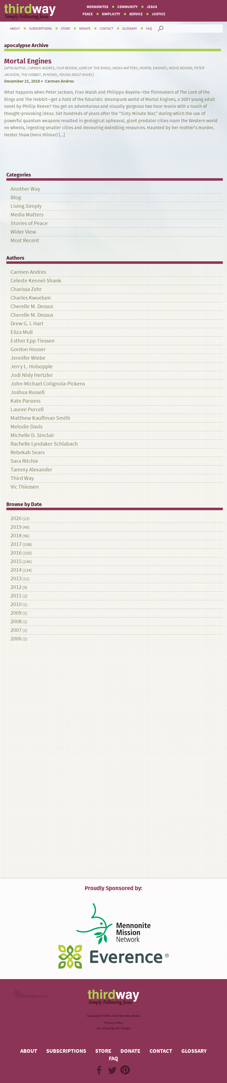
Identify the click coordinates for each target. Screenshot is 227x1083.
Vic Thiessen (25, 487)
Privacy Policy (113, 1023)
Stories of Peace (29, 223)
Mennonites (97, 6)
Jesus (152, 6)
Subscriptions (40, 28)
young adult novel (75, 74)
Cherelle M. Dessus (32, 306)
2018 (16, 535)
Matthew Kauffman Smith (40, 418)
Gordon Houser (28, 349)
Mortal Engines (153, 68)
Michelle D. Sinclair (32, 435)
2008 (16, 621)
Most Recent (25, 240)
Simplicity (111, 14)
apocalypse (15, 68)
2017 (16, 544)
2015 (16, 561)
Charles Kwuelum (31, 298)
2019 (16, 527)
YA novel (50, 74)
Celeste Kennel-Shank (36, 280)
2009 (16, 613)
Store (65, 28)
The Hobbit (31, 74)
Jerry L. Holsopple (32, 366)
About (15, 28)
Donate (85, 28)
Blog (16, 197)
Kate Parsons (25, 401)
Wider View (23, 232)
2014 (16, 570)
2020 (16, 518)
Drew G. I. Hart (27, 323)
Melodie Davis (26, 426)
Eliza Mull (22, 332)
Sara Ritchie (24, 461)
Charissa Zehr (26, 289)
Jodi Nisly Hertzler (32, 375)
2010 (16, 604)
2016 (16, 552)
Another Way (25, 189)
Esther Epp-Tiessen (33, 340)
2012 (16, 587)
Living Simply (26, 206)
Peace (87, 14)
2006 (16, 638)
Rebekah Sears (28, 452)
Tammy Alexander (31, 469)
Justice (158, 14)
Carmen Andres (41, 68)
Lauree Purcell (27, 409)
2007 (16, 630)
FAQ (149, 28)
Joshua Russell (28, 392)
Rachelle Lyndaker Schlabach (44, 444)
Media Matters (125, 68)
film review (66, 68)
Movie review (180, 68)
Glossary (129, 28)
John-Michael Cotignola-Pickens (48, 383)
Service (136, 14)
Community (127, 6)
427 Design (123, 1028)
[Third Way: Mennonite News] (30, 11)
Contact (106, 28)
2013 (16, 578)
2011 (16, 595)
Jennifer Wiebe (28, 358)
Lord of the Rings (94, 68)
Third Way (22, 478)
